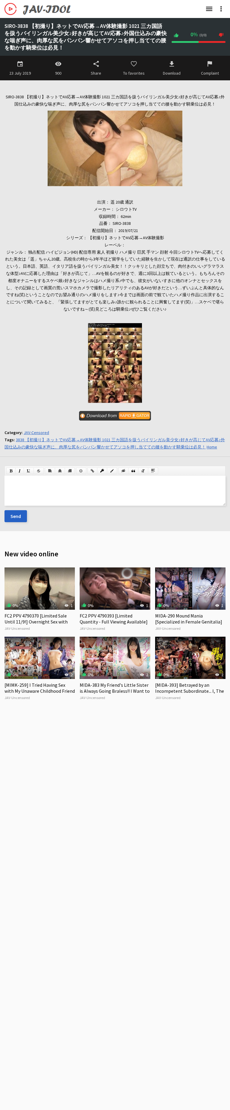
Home (212, 447)
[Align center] (60, 471)
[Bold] (11, 471)
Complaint (210, 73)
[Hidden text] (123, 471)
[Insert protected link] (102, 471)
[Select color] (112, 471)
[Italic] (19, 471)
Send (15, 516)
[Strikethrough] (39, 471)
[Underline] (29, 471)
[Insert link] (92, 471)
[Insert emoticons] (81, 471)
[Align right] (70, 471)
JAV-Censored (36, 432)
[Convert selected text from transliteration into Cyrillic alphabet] (143, 471)
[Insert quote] (133, 471)
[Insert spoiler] (153, 471)
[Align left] (50, 471)
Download (172, 73)
